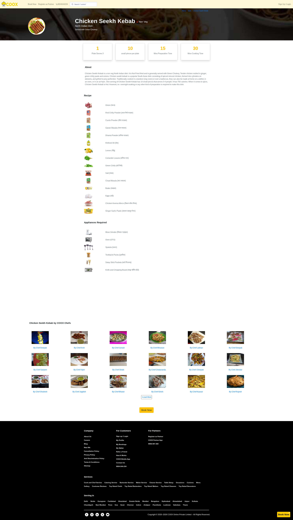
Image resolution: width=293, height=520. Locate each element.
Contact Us (120, 463)
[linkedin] (97, 514)
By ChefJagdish (79, 392)
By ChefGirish (157, 392)
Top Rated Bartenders (133, 486)
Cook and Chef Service (93, 483)
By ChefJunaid (118, 348)
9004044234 (63, 4)
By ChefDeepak (40, 348)
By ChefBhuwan (157, 348)
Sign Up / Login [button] (284, 4)
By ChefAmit (79, 348)
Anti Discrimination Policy (94, 458)
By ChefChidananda (157, 370)
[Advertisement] (146, 299)
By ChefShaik (118, 370)
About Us (87, 436)
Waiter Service (141, 483)
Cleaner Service (155, 483)
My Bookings (121, 444)
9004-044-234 (121, 466)
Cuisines (190, 483)
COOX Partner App (155, 440)
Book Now (32, 4)
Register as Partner (46, 4)
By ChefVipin (79, 370)
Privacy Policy (89, 455)
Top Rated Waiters (151, 486)
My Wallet (120, 448)
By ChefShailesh (40, 392)
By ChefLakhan (196, 348)
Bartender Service (127, 483)
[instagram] (92, 514)
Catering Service (110, 483)
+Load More (146, 397)
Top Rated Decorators (187, 486)
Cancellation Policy (91, 451)
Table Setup (168, 483)
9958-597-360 (153, 444)
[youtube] (107, 514)
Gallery (87, 486)
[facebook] (86, 514)
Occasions (180, 483)
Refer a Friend (121, 452)
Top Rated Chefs (115, 486)
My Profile (120, 440)
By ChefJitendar (235, 370)
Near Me (87, 447)
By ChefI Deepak (196, 370)
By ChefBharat (118, 392)
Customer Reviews (99, 486)
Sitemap (87, 466)
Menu (198, 483)
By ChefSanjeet (40, 370)
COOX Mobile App (123, 459)
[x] (102, 514)
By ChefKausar (196, 392)
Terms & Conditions (91, 462)
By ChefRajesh (235, 392)
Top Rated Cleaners (168, 486)
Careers (87, 440)
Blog (86, 444)
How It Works (121, 455)
